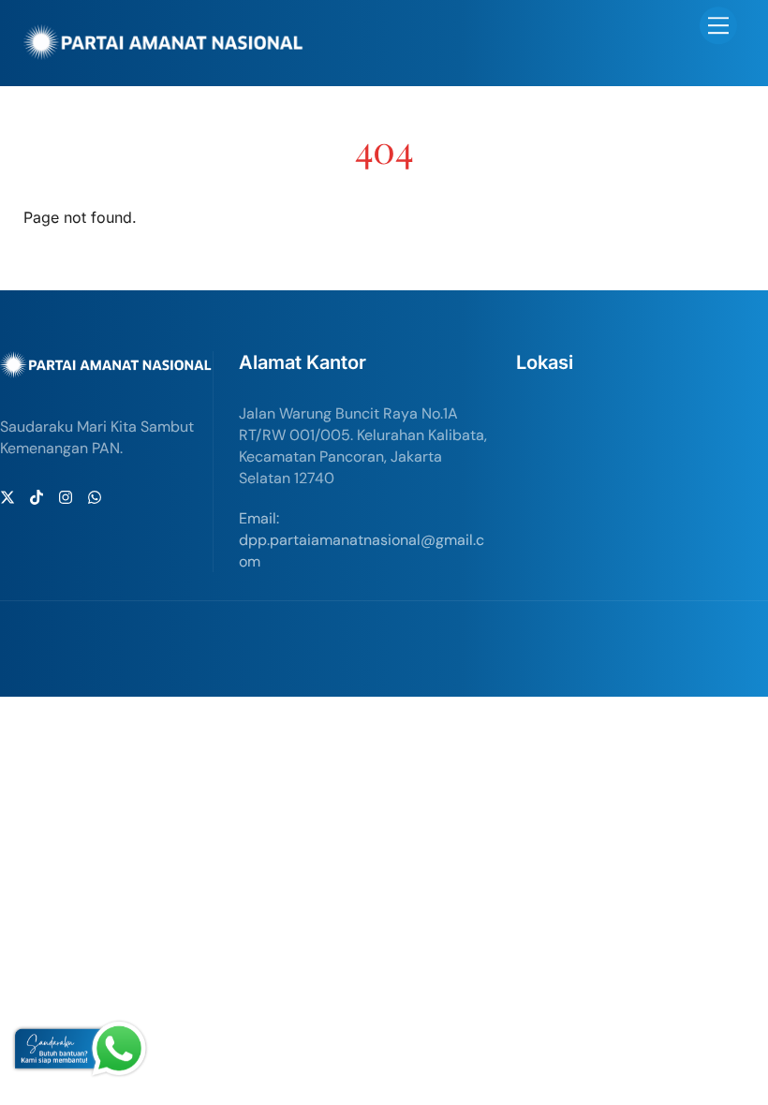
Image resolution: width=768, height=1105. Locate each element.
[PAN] (163, 52)
